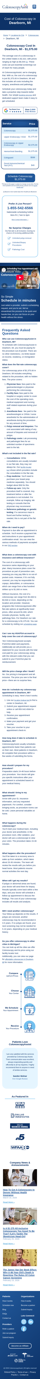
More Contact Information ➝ (20, 219)
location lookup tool (22, 700)
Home (5, 35)
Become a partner (28, 1305)
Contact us (6, 1318)
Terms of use (22, 1372)
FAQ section (12, 545)
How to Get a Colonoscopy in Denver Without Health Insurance (19, 1192)
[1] (27, 62)
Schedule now (8, 1305)
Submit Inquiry (8, 1337)
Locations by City (17, 35)
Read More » (9, 1202)
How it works (7, 1301)
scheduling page (30, 624)
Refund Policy (9, 1372)
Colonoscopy (33, 35)
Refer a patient (8, 1329)
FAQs (4, 1314)
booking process (25, 95)
